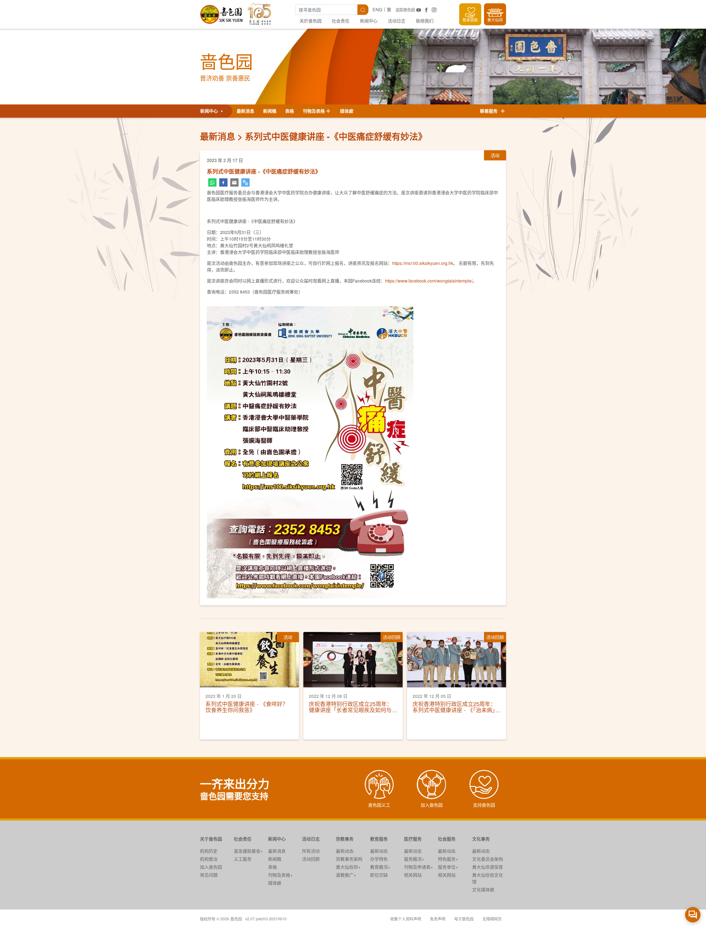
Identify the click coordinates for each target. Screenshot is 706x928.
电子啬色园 (464, 918)
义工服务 (243, 859)
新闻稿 (269, 111)
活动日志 (396, 21)
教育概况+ (380, 867)
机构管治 (209, 859)
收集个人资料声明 (405, 918)
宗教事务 (345, 839)
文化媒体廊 (483, 889)
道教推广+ (346, 875)
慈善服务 (490, 111)
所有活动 (311, 851)
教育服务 (379, 839)
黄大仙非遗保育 (487, 867)
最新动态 (345, 851)
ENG (377, 9)
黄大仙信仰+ (348, 867)
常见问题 (209, 875)
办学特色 (379, 859)
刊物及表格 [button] (314, 111)
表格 (289, 111)
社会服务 (447, 839)
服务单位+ (448, 867)
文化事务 (481, 839)
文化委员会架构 (487, 859)
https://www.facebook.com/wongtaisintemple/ (428, 281)
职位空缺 (379, 875)
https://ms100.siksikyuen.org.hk (422, 263)
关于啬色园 (211, 839)
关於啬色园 (310, 21)
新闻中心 (369, 21)
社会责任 (340, 21)
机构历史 (209, 851)
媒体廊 (346, 111)
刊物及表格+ (280, 875)
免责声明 (437, 918)
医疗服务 (413, 839)
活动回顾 (311, 859)
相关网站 (413, 875)
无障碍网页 (492, 918)
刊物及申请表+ (418, 867)
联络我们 (425, 21)
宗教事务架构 (349, 859)
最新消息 (245, 111)
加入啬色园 (211, 867)
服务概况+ (414, 859)
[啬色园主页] (222, 12)
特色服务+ (448, 859)
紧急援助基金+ (248, 851)
